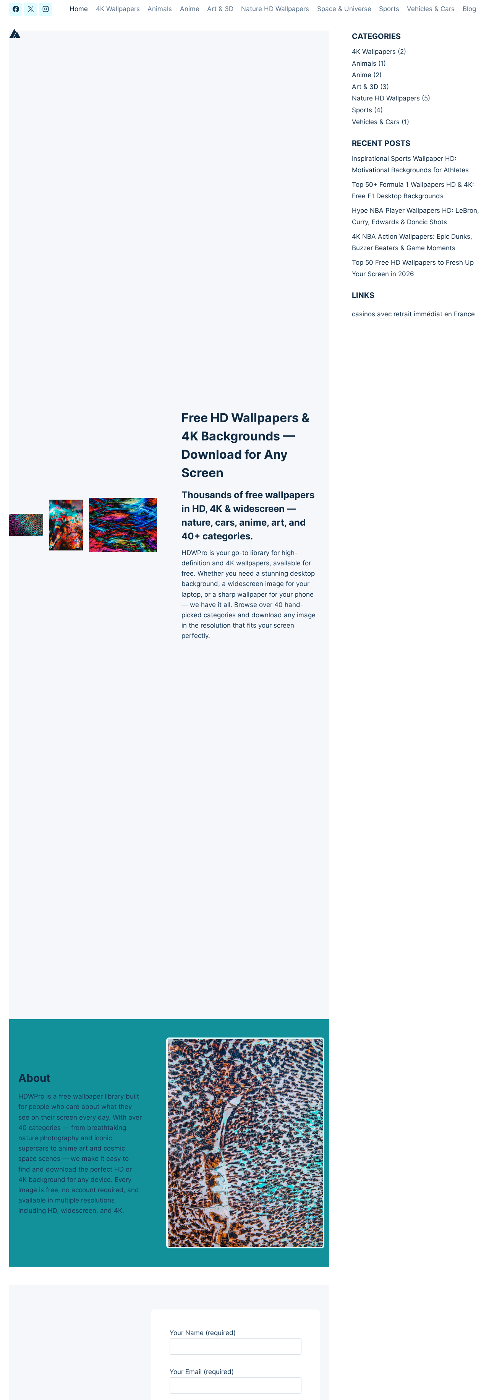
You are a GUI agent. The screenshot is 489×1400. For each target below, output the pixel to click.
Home (79, 9)
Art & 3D (220, 9)
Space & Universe (344, 9)
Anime (189, 9)
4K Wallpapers (118, 9)
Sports (389, 9)
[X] (30, 9)
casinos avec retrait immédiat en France (413, 314)
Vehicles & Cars (431, 9)
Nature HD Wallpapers (275, 9)
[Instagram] (45, 9)
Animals (159, 9)
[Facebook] (15, 9)
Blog (469, 9)
